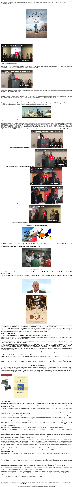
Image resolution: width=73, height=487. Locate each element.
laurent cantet (61, 482)
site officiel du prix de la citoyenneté (51, 346)
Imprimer (70, 1)
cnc (51, 482)
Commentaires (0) (17, 482)
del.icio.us (67, 482)
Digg (3, 483)
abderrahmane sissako (56, 482)
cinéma (31, 482)
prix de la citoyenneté (41, 482)
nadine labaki (27, 482)
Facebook (7, 483)
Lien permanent (12, 482)
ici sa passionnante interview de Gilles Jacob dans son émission (22, 370)
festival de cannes (35, 482)
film (32, 482)
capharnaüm (23, 482)
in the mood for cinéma (48, 482)
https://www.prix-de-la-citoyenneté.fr (28, 358)
